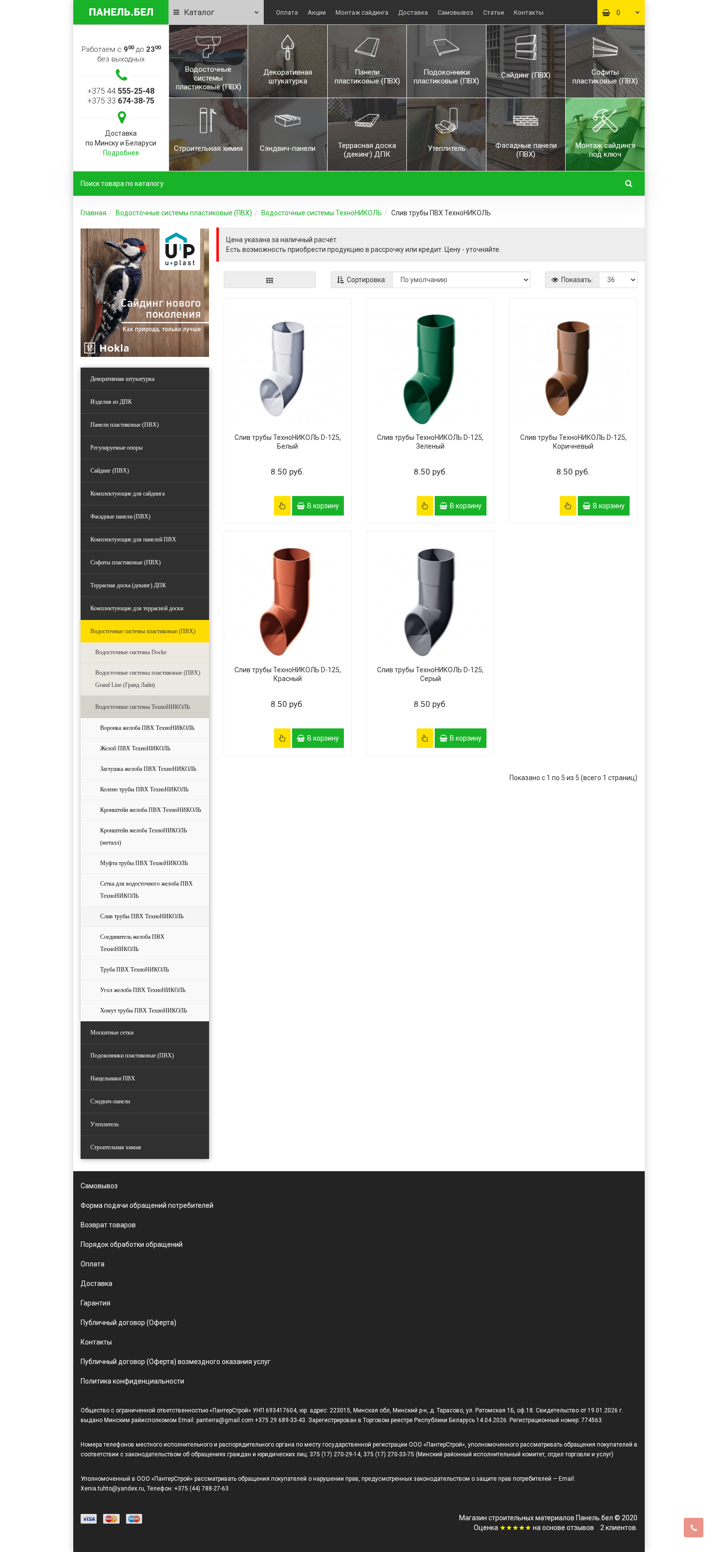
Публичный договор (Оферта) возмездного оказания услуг (176, 1362)
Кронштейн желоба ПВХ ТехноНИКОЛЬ (150, 810)
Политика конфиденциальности (132, 1381)
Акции (317, 12)
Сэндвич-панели (110, 1101)
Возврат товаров (108, 1225)
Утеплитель (104, 1124)
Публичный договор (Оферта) (128, 1322)
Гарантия (95, 1303)
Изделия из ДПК (111, 401)
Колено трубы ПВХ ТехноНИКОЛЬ (144, 789)
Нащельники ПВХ (112, 1078)
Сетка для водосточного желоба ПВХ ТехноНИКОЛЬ (146, 889)
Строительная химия (115, 1147)
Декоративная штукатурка (122, 378)
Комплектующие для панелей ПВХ (133, 539)
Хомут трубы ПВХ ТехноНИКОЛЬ (143, 1010)
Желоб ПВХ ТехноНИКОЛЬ (135, 748)
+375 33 (120, 100)
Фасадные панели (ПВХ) (120, 516)
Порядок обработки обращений (132, 1244)
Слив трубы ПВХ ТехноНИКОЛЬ (142, 916)
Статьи (493, 12)
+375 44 (120, 91)
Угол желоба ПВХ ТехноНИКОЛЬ (143, 990)
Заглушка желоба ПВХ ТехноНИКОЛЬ (148, 769)
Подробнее (121, 153)
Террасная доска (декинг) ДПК (128, 585)
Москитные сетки (111, 1032)
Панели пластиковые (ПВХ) (124, 424)
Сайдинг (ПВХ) (109, 470)
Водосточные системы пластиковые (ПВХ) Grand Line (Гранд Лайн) (147, 678)
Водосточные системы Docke (131, 652)
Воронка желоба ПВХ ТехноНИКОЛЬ (147, 727)
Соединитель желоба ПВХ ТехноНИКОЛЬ (132, 942)
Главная (93, 213)
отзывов (580, 1527)
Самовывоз (455, 12)
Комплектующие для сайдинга (127, 493)
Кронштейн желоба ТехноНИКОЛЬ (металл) (143, 836)
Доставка (413, 12)
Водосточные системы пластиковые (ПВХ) (184, 213)
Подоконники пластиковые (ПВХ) (132, 1055)
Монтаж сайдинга (362, 12)
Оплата (287, 12)
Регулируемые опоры (116, 447)
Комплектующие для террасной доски (136, 608)
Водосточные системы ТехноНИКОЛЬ (321, 213)
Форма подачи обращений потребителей (147, 1205)
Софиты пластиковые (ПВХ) (125, 562)
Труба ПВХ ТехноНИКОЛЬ (134, 969)
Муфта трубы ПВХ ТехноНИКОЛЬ (144, 863)
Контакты (529, 12)
